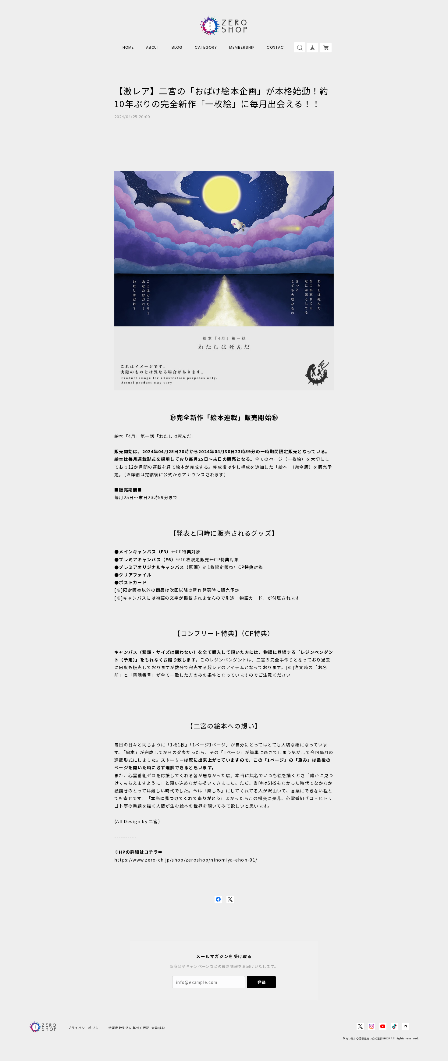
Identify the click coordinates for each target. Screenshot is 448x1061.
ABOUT (153, 47)
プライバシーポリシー (85, 1027)
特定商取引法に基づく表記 (129, 1027)
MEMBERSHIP (241, 47)
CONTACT (277, 47)
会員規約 (158, 1027)
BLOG (177, 47)
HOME (128, 47)
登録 (261, 982)
